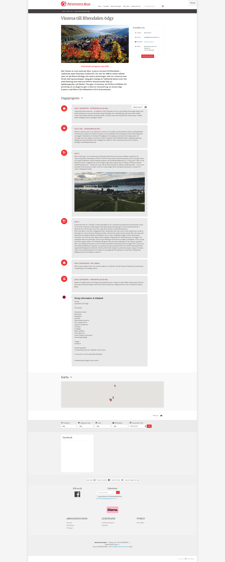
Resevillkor (140, 523)
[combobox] (69, 426)
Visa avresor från (137, 423)
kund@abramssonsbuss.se (151, 37)
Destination (118, 423)
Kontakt (106, 6)
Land (99, 423)
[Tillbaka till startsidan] (75, 4)
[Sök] (163, 6)
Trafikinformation (108, 523)
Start (99, 6)
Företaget (69, 528)
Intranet (69, 523)
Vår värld (126, 6)
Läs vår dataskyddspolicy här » (106, 498)
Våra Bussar (70, 525)
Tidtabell (105, 525)
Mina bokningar (116, 6)
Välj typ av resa (85, 423)
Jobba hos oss (135, 6)
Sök (149, 426)
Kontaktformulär (147, 56)
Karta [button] (65, 377)
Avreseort (66, 423)
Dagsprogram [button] (70, 98)
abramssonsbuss (149, 42)
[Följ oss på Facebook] (77, 494)
